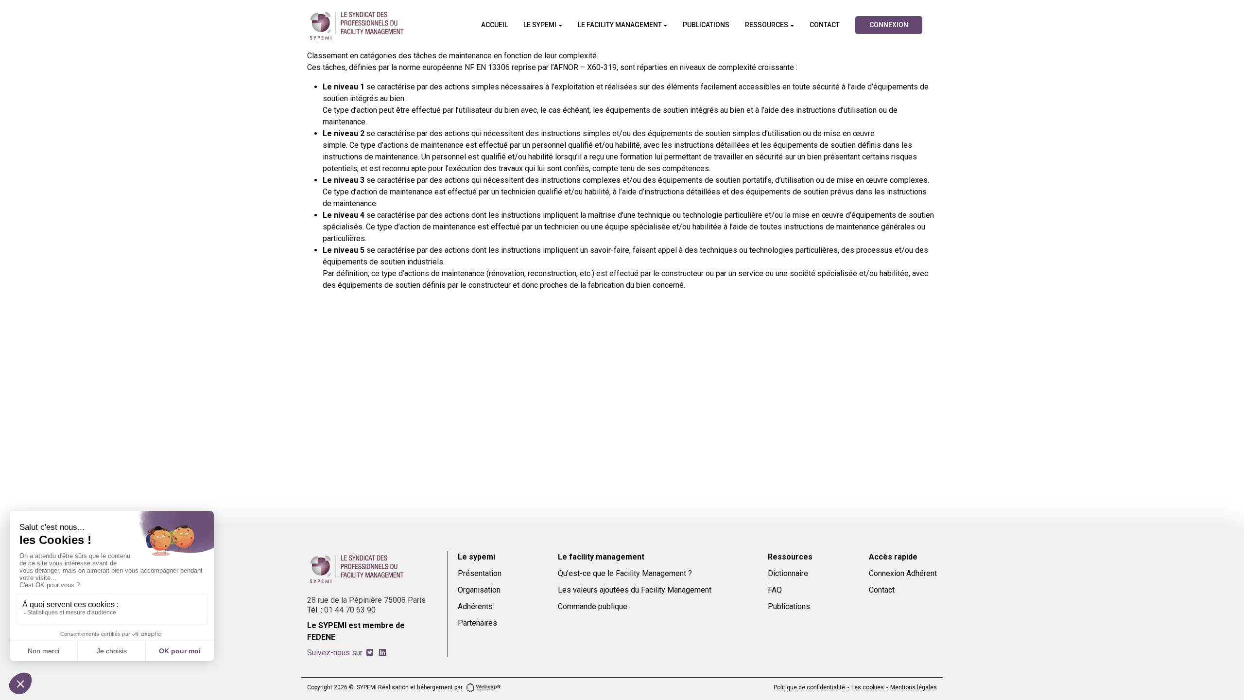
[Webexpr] (483, 686)
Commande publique (592, 606)
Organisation (479, 590)
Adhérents (475, 606)
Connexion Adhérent (903, 573)
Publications (789, 606)
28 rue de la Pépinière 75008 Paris (366, 600)
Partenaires (477, 623)
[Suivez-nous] (369, 652)
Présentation (479, 573)
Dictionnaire (788, 573)
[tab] (369, 652)
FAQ (775, 590)
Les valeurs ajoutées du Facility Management (634, 590)
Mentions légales (913, 687)
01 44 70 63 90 (350, 609)
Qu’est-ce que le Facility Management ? (625, 573)
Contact (882, 590)
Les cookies (867, 687)
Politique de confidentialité (809, 687)
